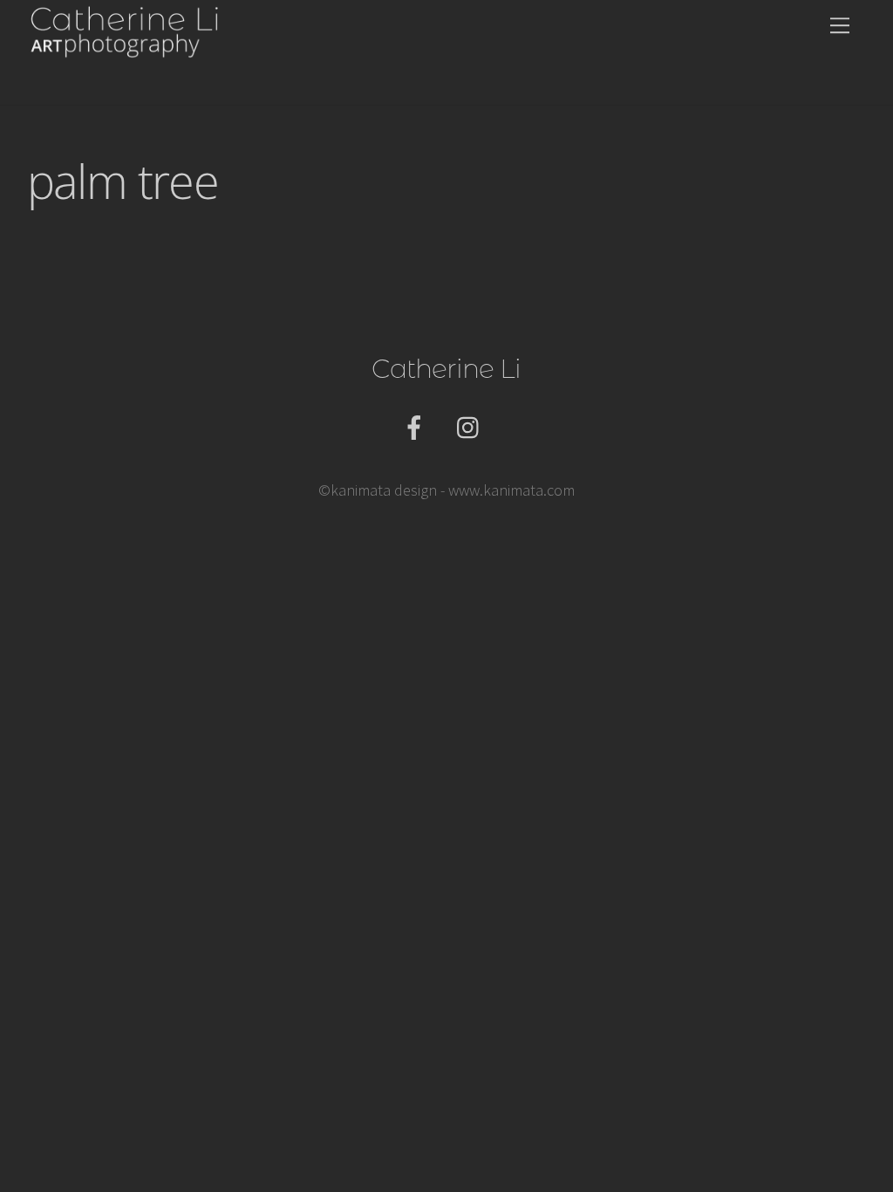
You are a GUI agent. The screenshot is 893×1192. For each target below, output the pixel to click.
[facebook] (417, 425)
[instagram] (472, 425)
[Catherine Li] (125, 44)
